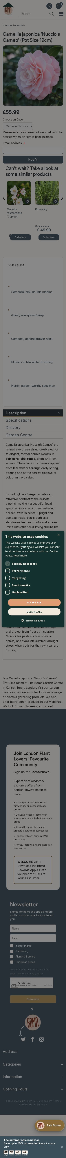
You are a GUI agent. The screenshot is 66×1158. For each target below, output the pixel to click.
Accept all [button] (34, 602)
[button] (33, 620)
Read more (20, 555)
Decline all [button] (34, 611)
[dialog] (33, 579)
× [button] (58, 535)
